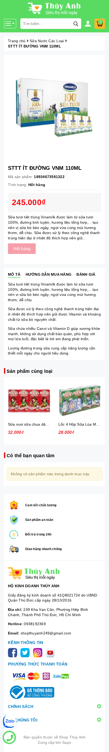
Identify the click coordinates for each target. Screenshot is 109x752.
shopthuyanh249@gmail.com (46, 633)
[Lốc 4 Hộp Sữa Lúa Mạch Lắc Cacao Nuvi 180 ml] (79, 400)
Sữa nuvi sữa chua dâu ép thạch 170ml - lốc (46, 424)
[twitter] (26, 652)
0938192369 (35, 624)
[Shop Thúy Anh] (54, 573)
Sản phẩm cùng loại (29, 371)
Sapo (66, 742)
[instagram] (38, 652)
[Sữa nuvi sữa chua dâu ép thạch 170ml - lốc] (29, 400)
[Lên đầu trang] (99, 742)
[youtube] (51, 652)
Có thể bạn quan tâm (30, 455)
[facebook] (13, 652)
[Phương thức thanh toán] (40, 676)
